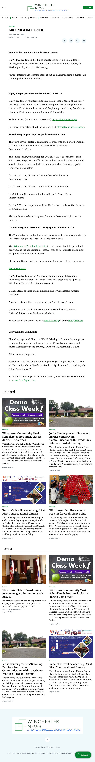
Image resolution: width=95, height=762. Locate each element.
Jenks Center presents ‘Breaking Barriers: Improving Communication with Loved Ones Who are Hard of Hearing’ (70, 438)
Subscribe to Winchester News (47, 747)
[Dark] (3, 7)
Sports (24, 18)
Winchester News (16, 35)
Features (44, 18)
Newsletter (67, 18)
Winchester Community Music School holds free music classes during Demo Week (22, 436)
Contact (80, 18)
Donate (88, 7)
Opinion (55, 18)
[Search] (6, 7)
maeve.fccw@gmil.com (23, 380)
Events (33, 18)
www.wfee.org (51, 320)
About (90, 18)
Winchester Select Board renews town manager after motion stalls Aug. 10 (23, 593)
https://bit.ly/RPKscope (64, 119)
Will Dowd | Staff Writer (13, 609)
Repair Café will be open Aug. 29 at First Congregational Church (23, 511)
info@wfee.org (75, 320)
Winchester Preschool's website (30, 246)
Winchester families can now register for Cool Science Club (67, 511)
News (14, 18)
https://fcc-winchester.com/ (71, 127)
